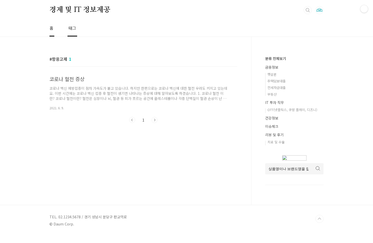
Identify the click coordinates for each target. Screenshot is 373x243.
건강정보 (271, 117)
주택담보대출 (276, 81)
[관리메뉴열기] (364, 9)
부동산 (272, 94)
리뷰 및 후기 (274, 134)
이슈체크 (271, 126)
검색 (308, 10)
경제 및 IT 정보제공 (79, 9)
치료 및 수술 (276, 142)
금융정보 (271, 67)
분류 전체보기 (275, 58)
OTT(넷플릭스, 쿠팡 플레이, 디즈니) (292, 109)
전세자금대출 (276, 87)
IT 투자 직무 (274, 102)
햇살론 (272, 74)
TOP (319, 219)
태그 (72, 28)
